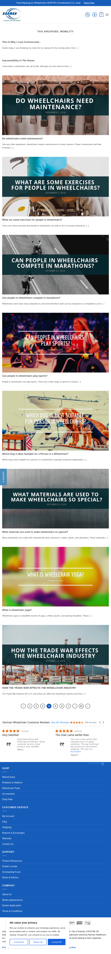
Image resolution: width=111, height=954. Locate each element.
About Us (7, 894)
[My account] (94, 14)
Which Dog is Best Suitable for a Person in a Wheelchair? (35, 454)
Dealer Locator (9, 866)
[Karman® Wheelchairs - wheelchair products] (12, 14)
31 (81, 706)
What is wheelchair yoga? (17, 610)
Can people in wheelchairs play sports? (24, 376)
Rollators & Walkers (12, 782)
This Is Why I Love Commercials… (22, 42)
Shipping (6, 827)
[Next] (87, 706)
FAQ (4, 822)
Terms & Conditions (12, 911)
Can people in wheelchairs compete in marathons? (31, 297)
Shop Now (89, 3)
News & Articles (10, 877)
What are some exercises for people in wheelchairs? (32, 219)
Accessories (8, 794)
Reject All (38, 942)
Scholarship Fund (11, 872)
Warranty (6, 838)
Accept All (56, 942)
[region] (37, 933)
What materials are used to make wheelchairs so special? (35, 532)
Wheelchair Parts (11, 788)
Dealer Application (11, 905)
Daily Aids (7, 799)
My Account (8, 816)
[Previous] (23, 706)
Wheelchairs (8, 777)
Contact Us (8, 844)
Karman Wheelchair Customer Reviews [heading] (26, 722)
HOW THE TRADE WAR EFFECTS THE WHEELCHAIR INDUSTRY (39, 688)
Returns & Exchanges (13, 833)
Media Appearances (12, 900)
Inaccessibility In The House (18, 60)
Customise (19, 942)
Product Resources (12, 861)
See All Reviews (60, 722)
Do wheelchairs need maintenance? (22, 138)
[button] (87, 14)
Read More (22, 751)
